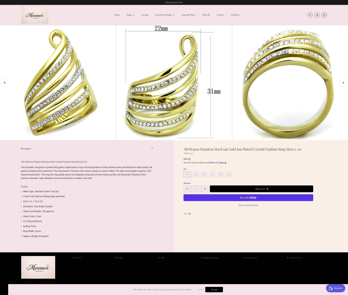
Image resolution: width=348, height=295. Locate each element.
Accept (214, 289)
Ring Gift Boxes (188, 14)
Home (117, 14)
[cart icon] (324, 15)
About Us (79, 258)
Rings (129, 14)
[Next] (343, 82)
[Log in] (317, 15)
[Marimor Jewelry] (34, 15)
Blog (162, 258)
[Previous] (4, 82)
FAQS (120, 258)
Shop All (206, 14)
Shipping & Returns (211, 258)
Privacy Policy (252, 258)
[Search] (310, 15)
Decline (200, 289)
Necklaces (235, 14)
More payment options (248, 205)
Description (26, 148)
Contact (220, 14)
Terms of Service (295, 258)
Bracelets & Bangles (164, 14)
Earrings (144, 14)
